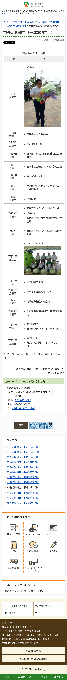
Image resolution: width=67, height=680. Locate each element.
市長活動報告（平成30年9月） (23, 477)
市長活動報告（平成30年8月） (23, 482)
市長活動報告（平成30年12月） (24, 462)
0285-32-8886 (23, 400)
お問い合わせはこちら (23, 408)
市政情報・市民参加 (23, 21)
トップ (6, 21)
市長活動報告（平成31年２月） (23, 451)
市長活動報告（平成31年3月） (23, 446)
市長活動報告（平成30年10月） (24, 472)
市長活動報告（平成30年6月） (23, 492)
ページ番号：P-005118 (51, 39)
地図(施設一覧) (33, 650)
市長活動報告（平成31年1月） (23, 457)
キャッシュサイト (10, 13)
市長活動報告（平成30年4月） (23, 502)
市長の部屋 (42, 21)
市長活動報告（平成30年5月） (23, 497)
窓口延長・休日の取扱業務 (33, 658)
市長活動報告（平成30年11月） (24, 467)
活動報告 (54, 21)
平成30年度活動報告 (16, 25)
